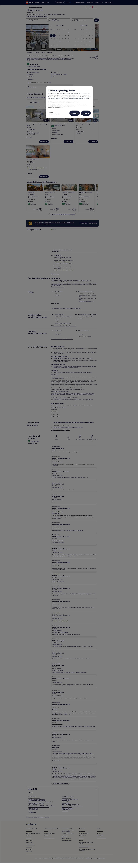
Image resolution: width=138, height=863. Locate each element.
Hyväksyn (86, 113)
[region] (69, 102)
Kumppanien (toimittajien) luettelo (55, 107)
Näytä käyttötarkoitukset (55, 113)
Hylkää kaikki (75, 113)
